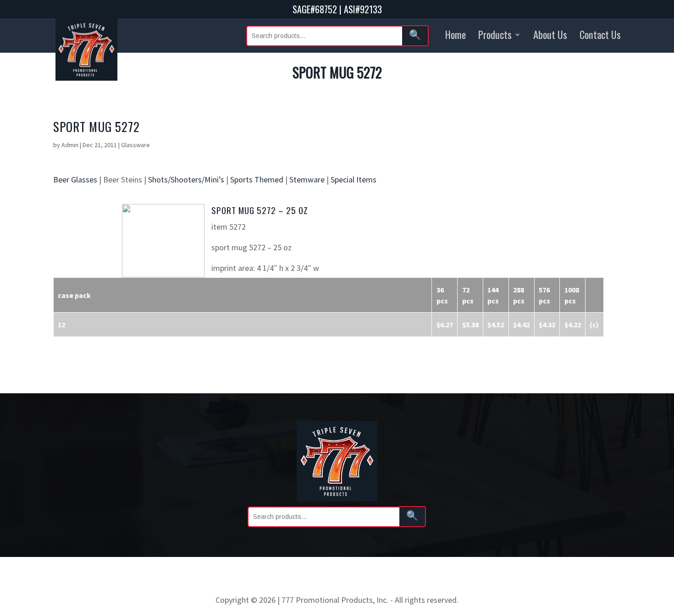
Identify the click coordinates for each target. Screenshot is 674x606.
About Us (550, 34)
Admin (69, 145)
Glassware (135, 145)
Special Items (353, 179)
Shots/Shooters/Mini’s (186, 179)
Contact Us (600, 34)
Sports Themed (256, 179)
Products (495, 34)
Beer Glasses (75, 179)
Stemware (307, 179)
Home (455, 34)
